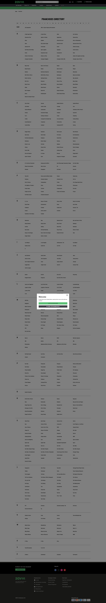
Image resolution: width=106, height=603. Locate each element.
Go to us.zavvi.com (53, 303)
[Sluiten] (67, 295)
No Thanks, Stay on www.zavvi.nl (53, 306)
